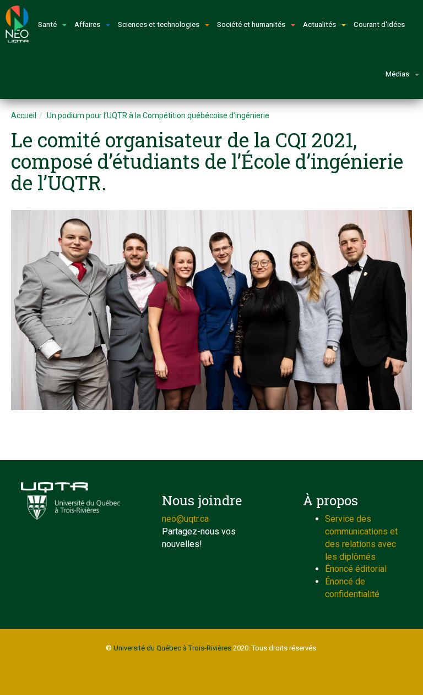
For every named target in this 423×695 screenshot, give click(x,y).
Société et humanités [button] (251, 24)
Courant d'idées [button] (379, 24)
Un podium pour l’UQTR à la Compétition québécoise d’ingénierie (158, 115)
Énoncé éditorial (356, 569)
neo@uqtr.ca (185, 519)
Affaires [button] (87, 24)
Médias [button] (397, 74)
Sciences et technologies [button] (158, 24)
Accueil (23, 115)
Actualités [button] (319, 24)
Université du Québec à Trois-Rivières (172, 648)
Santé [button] (47, 24)
